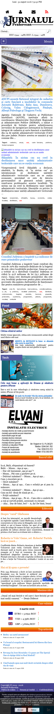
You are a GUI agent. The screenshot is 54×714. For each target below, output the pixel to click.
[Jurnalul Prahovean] (7, 12)
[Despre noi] (20, 12)
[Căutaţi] (48, 32)
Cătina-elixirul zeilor (11, 331)
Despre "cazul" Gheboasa (15, 513)
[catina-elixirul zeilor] (27, 328)
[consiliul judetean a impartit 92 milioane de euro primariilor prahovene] (27, 254)
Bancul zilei (45, 457)
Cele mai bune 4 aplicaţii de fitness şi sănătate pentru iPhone (27, 384)
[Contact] (34, 12)
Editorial (47, 508)
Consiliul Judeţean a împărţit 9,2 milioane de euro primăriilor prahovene (27, 258)
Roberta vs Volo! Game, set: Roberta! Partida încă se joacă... (26, 539)
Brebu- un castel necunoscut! (16, 636)
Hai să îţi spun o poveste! (15, 567)
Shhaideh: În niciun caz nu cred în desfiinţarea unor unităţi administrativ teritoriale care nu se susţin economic (27, 160)
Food (5, 305)
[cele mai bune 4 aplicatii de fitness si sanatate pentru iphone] (27, 380)
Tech (5, 357)
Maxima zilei (44, 590)
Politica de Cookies (9, 703)
